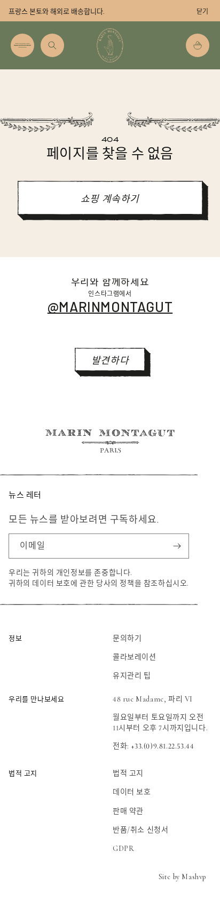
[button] (22, 45)
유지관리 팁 (132, 675)
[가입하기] (176, 546)
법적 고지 (128, 773)
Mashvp (194, 876)
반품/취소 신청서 (140, 829)
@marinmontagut (110, 306)
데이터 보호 (132, 792)
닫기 (202, 11)
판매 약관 (128, 811)
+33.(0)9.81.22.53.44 (162, 746)
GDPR (123, 848)
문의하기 (127, 638)
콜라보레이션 (134, 657)
